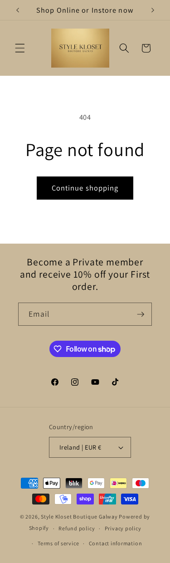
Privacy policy (123, 528)
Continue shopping (85, 188)
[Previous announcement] (18, 10)
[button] (20, 48)
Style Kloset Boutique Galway (79, 516)
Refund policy (76, 528)
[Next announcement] (153, 10)
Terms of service (58, 543)
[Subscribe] (140, 314)
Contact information (115, 543)
